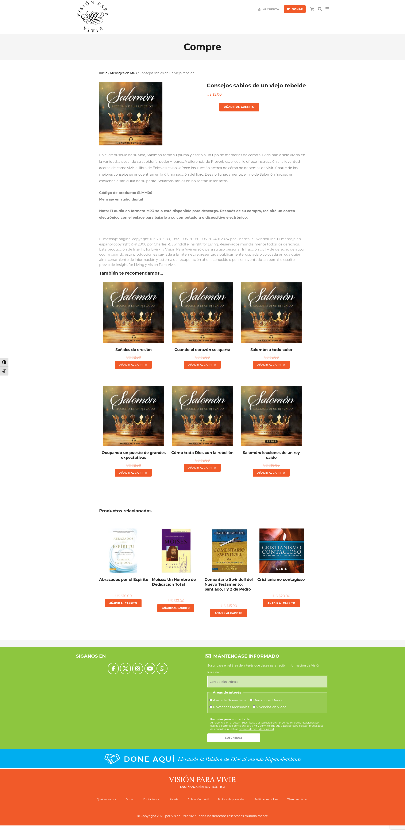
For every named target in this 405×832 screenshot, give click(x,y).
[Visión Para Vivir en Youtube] (149, 668)
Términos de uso (297, 799)
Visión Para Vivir (183, 816)
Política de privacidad (231, 799)
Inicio (103, 73)
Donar (130, 799)
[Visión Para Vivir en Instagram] (137, 668)
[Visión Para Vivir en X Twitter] (125, 668)
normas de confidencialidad (256, 729)
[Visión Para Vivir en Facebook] (113, 668)
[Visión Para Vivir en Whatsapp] (162, 668)
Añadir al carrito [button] (133, 364)
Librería (173, 799)
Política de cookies (266, 799)
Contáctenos (151, 799)
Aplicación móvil (198, 799)
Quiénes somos (106, 799)
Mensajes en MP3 (123, 73)
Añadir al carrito (239, 106)
